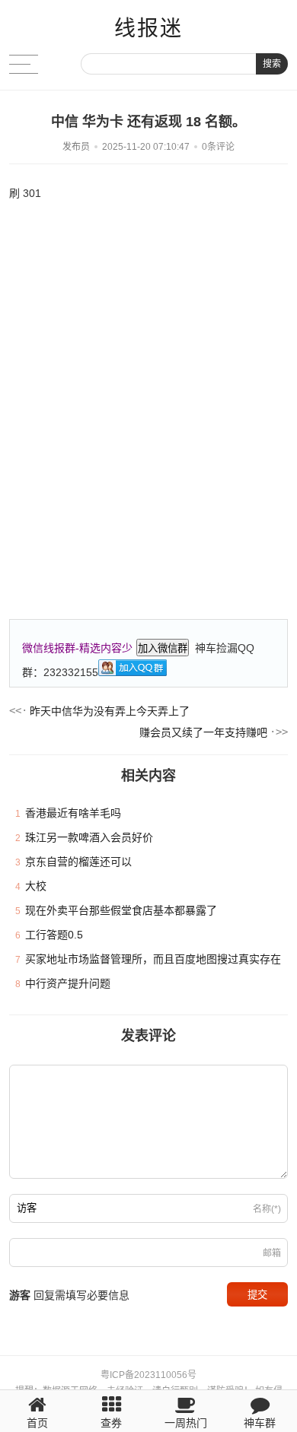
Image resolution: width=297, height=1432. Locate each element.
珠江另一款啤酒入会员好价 (89, 837)
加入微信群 (162, 648)
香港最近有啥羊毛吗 (73, 813)
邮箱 (272, 1253)
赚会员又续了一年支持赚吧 (203, 732)
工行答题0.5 (54, 935)
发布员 (76, 146)
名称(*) (267, 1209)
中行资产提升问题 (67, 983)
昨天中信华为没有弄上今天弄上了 (110, 711)
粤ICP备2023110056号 (148, 1375)
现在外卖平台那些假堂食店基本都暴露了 (121, 910)
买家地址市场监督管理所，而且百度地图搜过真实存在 (153, 959)
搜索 (272, 64)
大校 (35, 886)
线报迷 (148, 28)
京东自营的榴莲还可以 (78, 862)
